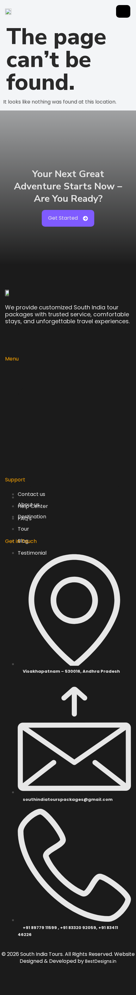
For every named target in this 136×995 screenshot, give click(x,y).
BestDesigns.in (100, 961)
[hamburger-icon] (123, 11)
